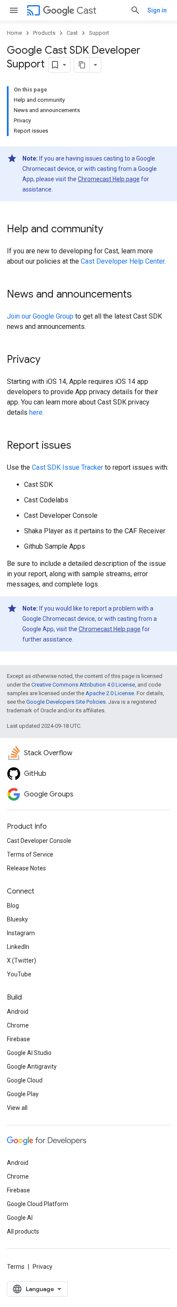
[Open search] (135, 10)
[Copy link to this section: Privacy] (49, 360)
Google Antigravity (32, 1066)
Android (17, 1011)
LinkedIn (18, 946)
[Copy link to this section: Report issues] (79, 446)
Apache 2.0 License (109, 693)
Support (99, 33)
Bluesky (17, 919)
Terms (15, 1266)
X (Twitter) (21, 960)
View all (17, 1107)
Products (44, 33)
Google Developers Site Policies (66, 702)
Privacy (42, 1266)
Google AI (20, 1217)
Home (14, 33)
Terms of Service (30, 854)
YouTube (19, 974)
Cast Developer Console (39, 840)
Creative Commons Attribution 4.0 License (83, 684)
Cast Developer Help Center (123, 261)
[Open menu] (13, 10)
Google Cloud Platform (37, 1204)
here (36, 412)
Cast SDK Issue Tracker (67, 467)
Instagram (21, 933)
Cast (86, 10)
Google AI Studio (29, 1052)
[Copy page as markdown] (82, 65)
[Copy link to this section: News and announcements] (140, 295)
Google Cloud (25, 1080)
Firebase (18, 1039)
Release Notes (26, 868)
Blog (13, 905)
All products (23, 1231)
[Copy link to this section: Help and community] (111, 230)
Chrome (18, 1025)
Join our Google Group (40, 316)
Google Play (23, 1094)
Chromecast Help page (109, 179)
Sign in (157, 10)
